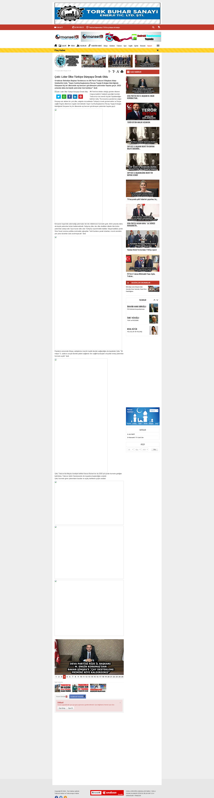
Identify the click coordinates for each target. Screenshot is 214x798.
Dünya (106, 45)
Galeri (64, 45)
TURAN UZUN (132, 327)
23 (117, 677)
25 (122, 677)
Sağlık (130, 45)
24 (119, 677)
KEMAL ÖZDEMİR (133, 316)
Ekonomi (142, 45)
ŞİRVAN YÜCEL (132, 306)
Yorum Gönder (61, 696)
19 (106, 677)
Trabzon (119, 45)
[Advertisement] (142, 371)
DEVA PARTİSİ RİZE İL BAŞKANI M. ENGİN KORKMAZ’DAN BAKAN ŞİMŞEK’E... (110, 27)
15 (95, 677)
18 (103, 677)
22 (114, 677)
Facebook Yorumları (77, 696)
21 (111, 677)
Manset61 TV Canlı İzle (136, 437)
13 (89, 677)
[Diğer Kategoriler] (158, 45)
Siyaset (149, 45)
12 (86, 677)
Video (73, 45)
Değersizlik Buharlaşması (135, 309)
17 (100, 677)
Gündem (112, 45)
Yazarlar (83, 45)
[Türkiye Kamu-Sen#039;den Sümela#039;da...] (153, 289)
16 (97, 677)
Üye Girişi (62, 708)
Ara (154, 449)
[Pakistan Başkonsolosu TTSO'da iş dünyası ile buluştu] (120, 61)
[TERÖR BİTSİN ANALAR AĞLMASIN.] (89, 657)
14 (92, 677)
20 (108, 677)
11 (84, 677)
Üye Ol (70, 708)
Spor (125, 45)
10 (81, 677)
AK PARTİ (132, 434)
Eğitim (136, 45)
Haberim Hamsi (96, 45)
